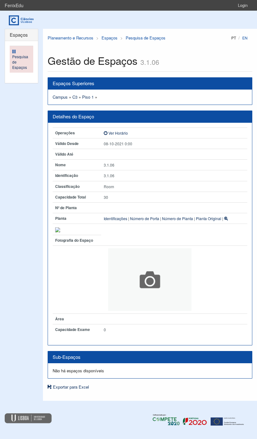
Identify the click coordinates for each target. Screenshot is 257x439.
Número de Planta (177, 218)
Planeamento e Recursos (70, 38)
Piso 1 (88, 97)
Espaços (110, 38)
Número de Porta (144, 218)
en (245, 37)
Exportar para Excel (70, 387)
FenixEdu (14, 5)
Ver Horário (118, 133)
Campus (60, 97)
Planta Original (208, 218)
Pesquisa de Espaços (145, 38)
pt (233, 37)
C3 (74, 97)
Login (243, 5)
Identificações (115, 218)
